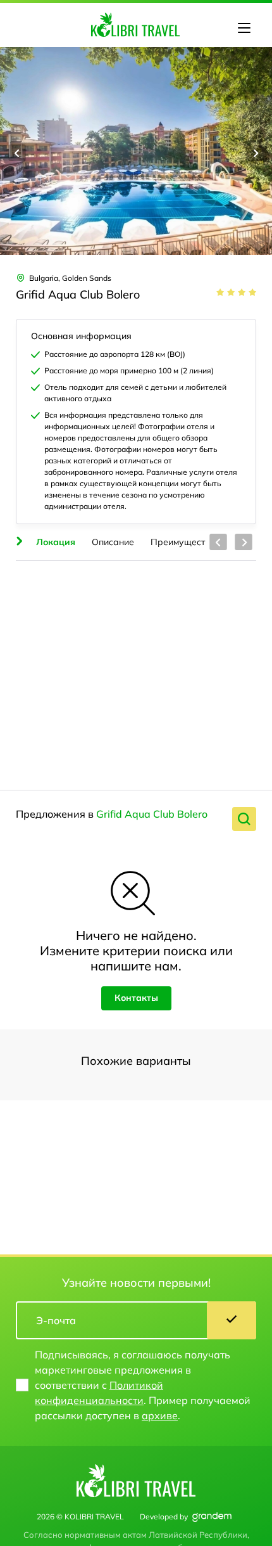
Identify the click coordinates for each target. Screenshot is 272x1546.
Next (255, 152)
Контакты (136, 997)
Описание (113, 542)
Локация (55, 542)
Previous (17, 152)
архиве (160, 1415)
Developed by (164, 1516)
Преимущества (183, 542)
